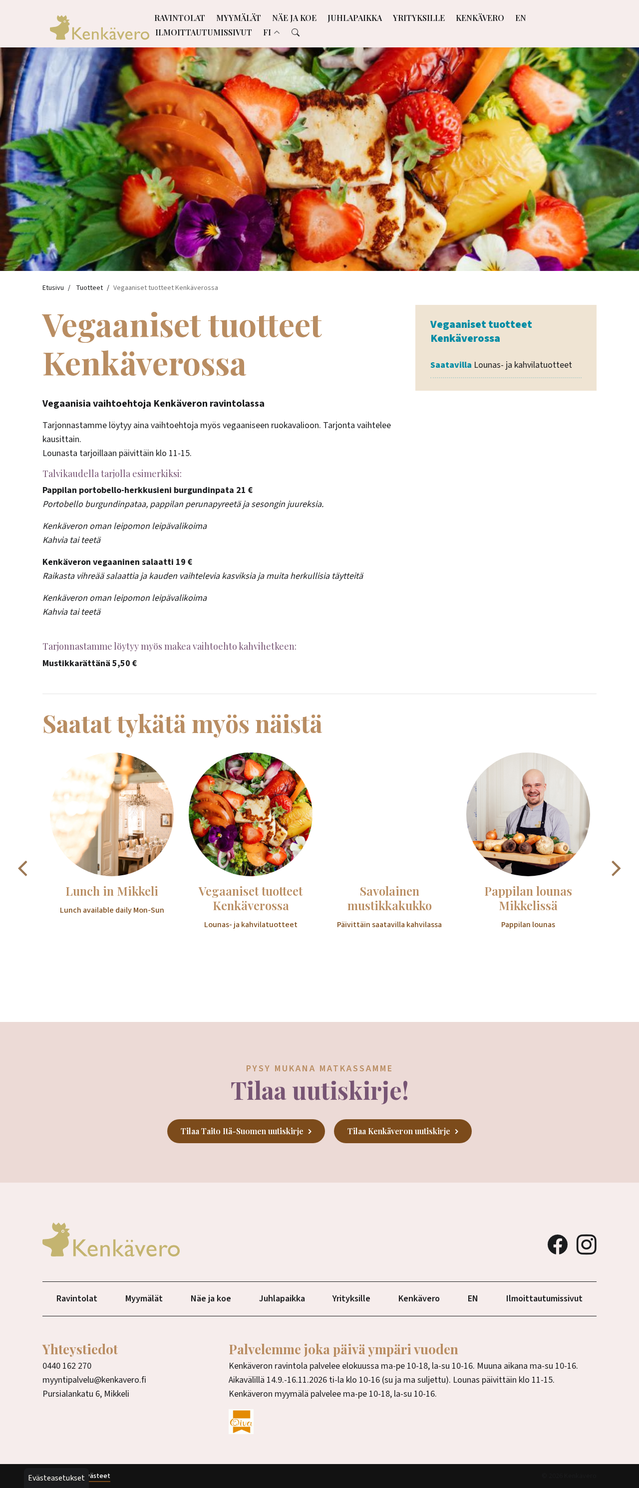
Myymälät (238, 17)
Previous (22, 867)
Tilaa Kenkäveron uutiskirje (398, 1131)
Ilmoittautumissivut (203, 32)
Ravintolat (179, 17)
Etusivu (53, 288)
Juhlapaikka (354, 17)
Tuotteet (89, 288)
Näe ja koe (294, 17)
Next (617, 867)
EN (520, 17)
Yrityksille (419, 17)
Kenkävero (480, 17)
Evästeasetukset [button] (56, 1478)
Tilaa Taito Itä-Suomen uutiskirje (242, 1131)
